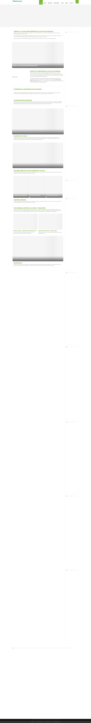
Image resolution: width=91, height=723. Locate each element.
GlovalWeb (57, 719)
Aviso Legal (32, 721)
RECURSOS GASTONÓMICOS (52, 195)
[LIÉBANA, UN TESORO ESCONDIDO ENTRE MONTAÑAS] (38, 55)
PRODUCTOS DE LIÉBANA (35, 195)
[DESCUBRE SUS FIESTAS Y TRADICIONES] (50, 222)
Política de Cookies (47, 721)
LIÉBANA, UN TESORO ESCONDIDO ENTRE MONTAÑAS (25, 65)
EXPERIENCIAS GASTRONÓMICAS (20, 195)
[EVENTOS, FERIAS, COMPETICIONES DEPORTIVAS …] (25, 222)
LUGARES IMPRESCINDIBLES (23, 100)
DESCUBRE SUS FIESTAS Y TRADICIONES (47, 230)
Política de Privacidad (39, 721)
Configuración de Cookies (56, 721)
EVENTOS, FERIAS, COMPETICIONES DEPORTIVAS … (25, 230)
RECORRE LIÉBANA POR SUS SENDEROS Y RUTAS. (29, 171)
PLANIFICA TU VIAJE (20, 136)
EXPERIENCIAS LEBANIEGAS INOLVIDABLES (28, 89)
